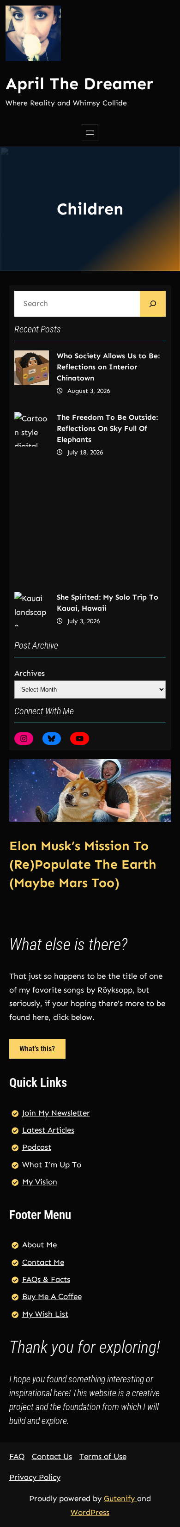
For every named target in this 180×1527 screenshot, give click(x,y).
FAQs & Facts (46, 1279)
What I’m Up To (51, 1164)
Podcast (36, 1147)
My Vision (39, 1181)
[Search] (153, 304)
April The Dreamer (79, 83)
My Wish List (45, 1313)
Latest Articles (48, 1130)
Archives (29, 673)
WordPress (90, 1512)
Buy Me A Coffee (52, 1296)
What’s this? (37, 1048)
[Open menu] (90, 132)
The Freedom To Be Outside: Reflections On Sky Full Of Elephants (107, 428)
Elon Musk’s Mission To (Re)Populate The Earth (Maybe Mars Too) (82, 864)
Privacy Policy (34, 1477)
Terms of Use (102, 1456)
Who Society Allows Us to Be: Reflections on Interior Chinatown (108, 366)
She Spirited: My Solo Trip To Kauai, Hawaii (107, 603)
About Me (39, 1244)
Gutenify (120, 1498)
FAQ (16, 1456)
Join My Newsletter (56, 1112)
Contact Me (43, 1262)
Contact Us (52, 1456)
